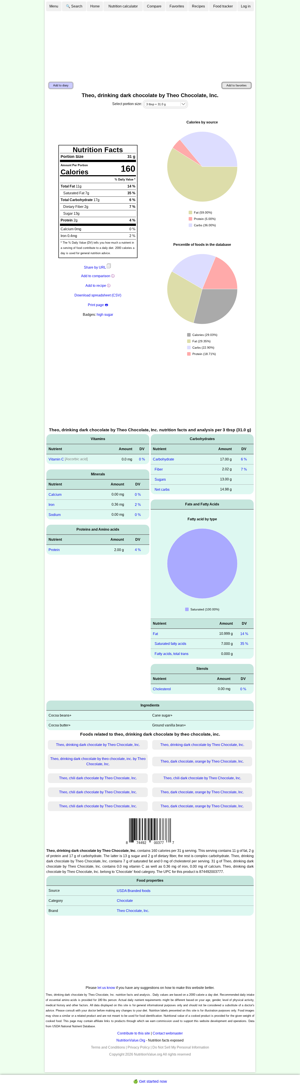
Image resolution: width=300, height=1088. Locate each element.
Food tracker (223, 6)
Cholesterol (162, 689)
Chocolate (125, 901)
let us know (106, 988)
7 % (244, 469)
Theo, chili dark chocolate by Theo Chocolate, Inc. (98, 778)
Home (95, 6)
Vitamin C (56, 459)
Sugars (160, 479)
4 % (138, 550)
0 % (142, 459)
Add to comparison (95, 276)
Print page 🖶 (98, 305)
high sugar (105, 314)
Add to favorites (236, 85)
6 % (244, 459)
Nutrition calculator (123, 6)
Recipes (198, 6)
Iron (51, 505)
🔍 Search (74, 6)
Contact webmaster (168, 1033)
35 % (244, 644)
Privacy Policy (139, 1047)
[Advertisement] (150, 44)
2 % (138, 505)
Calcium (55, 494)
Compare (154, 6)
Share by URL (95, 267)
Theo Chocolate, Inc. (133, 911)
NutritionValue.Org (130, 1040)
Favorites (177, 6)
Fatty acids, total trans (171, 654)
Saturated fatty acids (170, 644)
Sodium (55, 514)
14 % (244, 633)
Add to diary (61, 85)
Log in (246, 6)
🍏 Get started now (150, 1081)
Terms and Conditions (108, 1047)
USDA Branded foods (133, 890)
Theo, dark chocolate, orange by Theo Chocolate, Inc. (202, 761)
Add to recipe (95, 285)
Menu (53, 6)
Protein (54, 550)
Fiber (159, 469)
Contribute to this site (133, 1033)
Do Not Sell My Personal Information (180, 1047)
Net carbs (162, 489)
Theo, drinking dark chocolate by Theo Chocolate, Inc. (98, 745)
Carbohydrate (163, 459)
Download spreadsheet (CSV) (97, 295)
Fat (155, 633)
